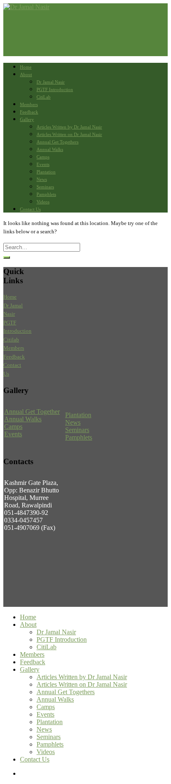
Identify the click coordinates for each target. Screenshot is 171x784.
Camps (43, 156)
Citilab (11, 340)
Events (43, 164)
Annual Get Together (32, 411)
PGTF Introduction (55, 89)
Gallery (27, 119)
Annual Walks (50, 149)
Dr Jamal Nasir (51, 81)
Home (26, 66)
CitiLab (44, 96)
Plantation (46, 171)
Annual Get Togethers (57, 141)
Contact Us (30, 209)
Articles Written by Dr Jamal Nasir (69, 126)
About (26, 74)
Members (29, 104)
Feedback (29, 111)
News (42, 179)
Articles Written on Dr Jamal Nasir (69, 134)
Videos (43, 201)
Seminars (45, 186)
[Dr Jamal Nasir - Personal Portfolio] (26, 6)
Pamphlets (46, 194)
